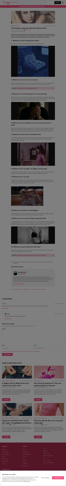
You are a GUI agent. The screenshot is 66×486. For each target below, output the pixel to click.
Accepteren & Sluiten (58, 477)
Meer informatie (26, 481)
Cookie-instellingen (45, 477)
